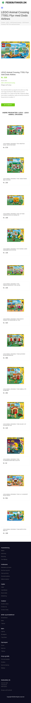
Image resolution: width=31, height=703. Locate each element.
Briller (2, 620)
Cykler (2, 587)
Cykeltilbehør (4, 590)
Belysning (3, 556)
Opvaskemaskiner (5, 576)
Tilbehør (3, 623)
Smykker (3, 662)
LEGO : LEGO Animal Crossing (8, 82)
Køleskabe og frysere (6, 567)
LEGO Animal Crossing (15, 22)
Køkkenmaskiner (5, 579)
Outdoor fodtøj (4, 609)
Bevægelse (4, 634)
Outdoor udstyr (5, 603)
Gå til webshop (8, 104)
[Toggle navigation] (2, 8)
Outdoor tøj (4, 606)
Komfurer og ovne (5, 570)
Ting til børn (4, 637)
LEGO (7, 22)
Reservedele (4, 593)
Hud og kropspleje (5, 659)
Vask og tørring (4, 573)
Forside (3, 22)
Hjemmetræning (5, 665)
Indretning (3, 553)
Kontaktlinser (4, 617)
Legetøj (3, 631)
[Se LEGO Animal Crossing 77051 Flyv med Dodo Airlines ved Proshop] (15, 50)
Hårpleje (3, 668)
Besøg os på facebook (6, 690)
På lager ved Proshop (6, 85)
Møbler (2, 550)
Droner (2, 645)
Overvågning (4, 559)
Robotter (3, 648)
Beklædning (4, 596)
